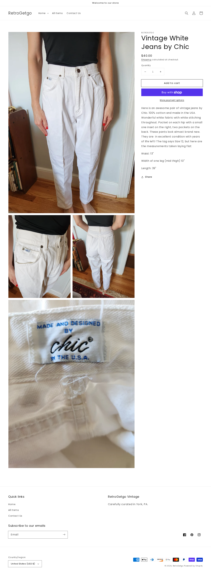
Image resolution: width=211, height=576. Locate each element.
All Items (13, 510)
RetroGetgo (178, 566)
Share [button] (148, 177)
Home (11, 504)
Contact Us (15, 515)
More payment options (172, 100)
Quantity (146, 65)
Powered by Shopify (193, 566)
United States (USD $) (23, 563)
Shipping (146, 59)
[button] (43, 13)
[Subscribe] (64, 534)
